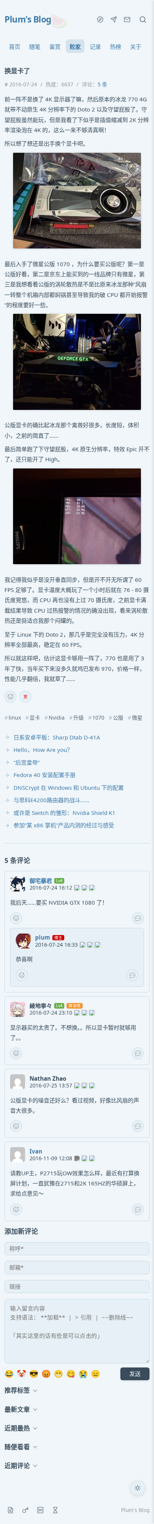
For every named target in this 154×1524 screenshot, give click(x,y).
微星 (137, 718)
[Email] (127, 19)
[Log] (10, 1510)
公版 (118, 718)
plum (42, 937)
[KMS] (25, 1510)
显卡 (35, 718)
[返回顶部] (137, 1507)
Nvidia (57, 718)
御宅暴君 (41, 880)
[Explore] (100, 19)
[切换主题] (137, 1487)
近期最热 (17, 1428)
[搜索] (143, 19)
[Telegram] (114, 19)
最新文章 (17, 1409)
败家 (75, 46)
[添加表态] (10, 697)
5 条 (102, 84)
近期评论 (17, 1465)
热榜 (115, 46)
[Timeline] (55, 1510)
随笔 (34, 46)
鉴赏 (55, 46)
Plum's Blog (27, 19)
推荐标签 (17, 1390)
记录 (95, 46)
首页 (14, 46)
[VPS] (40, 1510)
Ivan (36, 1151)
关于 (135, 46)
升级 (78, 718)
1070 (98, 718)
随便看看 (17, 1446)
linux (15, 718)
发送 (135, 1373)
